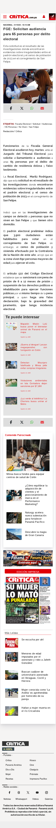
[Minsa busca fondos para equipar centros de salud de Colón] (28, 455)
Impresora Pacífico (38, 778)
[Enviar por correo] (42, 108)
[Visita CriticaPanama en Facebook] (9, 792)
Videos (35, 798)
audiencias (47, 124)
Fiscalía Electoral (23, 124)
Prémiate (34, 774)
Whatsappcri (21, 798)
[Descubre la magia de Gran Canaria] (14, 534)
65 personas (11, 127)
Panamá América (14, 764)
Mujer (8, 774)
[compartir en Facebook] (11, 108)
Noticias (7, 798)
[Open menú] (4, 17)
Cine (32, 764)
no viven (23, 127)
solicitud (36, 124)
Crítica (8, 760)
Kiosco (33, 760)
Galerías (49, 798)
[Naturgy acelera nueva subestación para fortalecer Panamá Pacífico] (14, 517)
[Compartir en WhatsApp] (33, 107)
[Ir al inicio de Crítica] (23, 17)
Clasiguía (34, 769)
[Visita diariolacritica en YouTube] (37, 792)
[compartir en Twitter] (22, 108)
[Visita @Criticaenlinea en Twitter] (19, 792)
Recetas (9, 778)
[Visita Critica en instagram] (46, 792)
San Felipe (34, 127)
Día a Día (10, 769)
